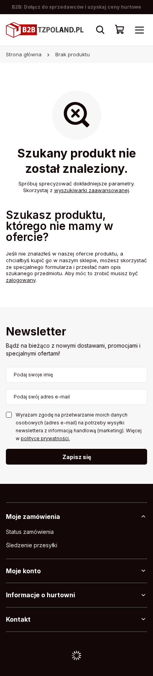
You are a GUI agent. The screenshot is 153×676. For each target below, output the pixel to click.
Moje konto (23, 571)
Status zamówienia (30, 532)
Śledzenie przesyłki (31, 545)
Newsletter (36, 332)
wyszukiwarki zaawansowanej (91, 190)
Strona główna (24, 54)
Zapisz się (76, 457)
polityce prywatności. (45, 438)
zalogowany (20, 280)
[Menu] (139, 30)
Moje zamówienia (33, 516)
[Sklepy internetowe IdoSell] (76, 655)
